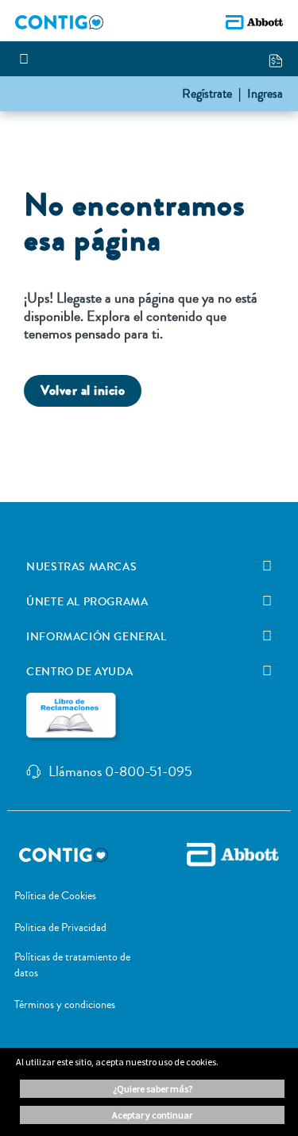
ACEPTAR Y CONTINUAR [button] (152, 1115)
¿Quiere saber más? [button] (152, 1089)
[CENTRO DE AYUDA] (267, 671)
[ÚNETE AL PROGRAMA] (267, 601)
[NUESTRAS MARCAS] (267, 566)
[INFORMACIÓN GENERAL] (267, 636)
